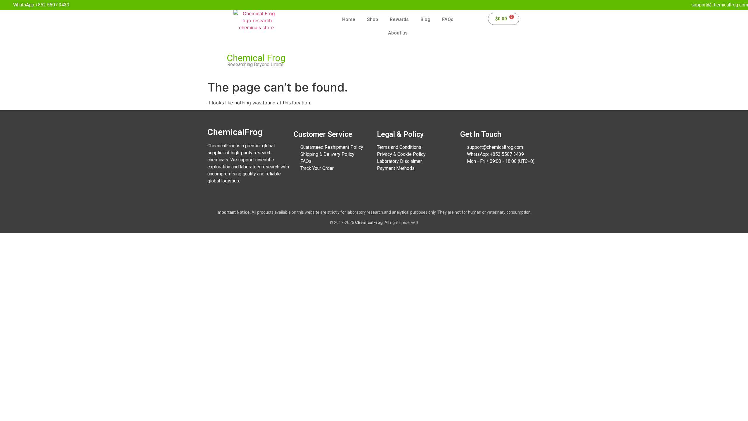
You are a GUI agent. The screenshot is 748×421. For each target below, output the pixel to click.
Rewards (399, 19)
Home (348, 19)
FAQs (447, 19)
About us (398, 33)
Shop (372, 19)
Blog (425, 19)
